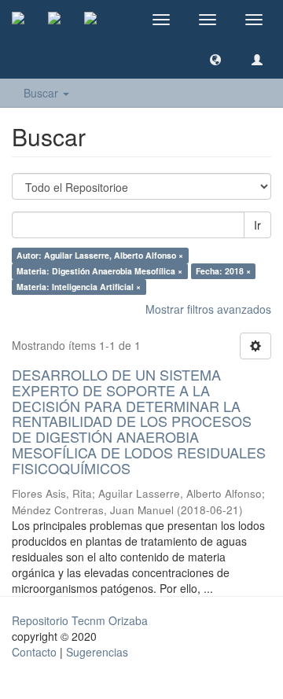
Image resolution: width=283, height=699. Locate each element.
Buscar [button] (42, 93)
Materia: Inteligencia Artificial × (79, 286)
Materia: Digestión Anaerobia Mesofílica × (99, 271)
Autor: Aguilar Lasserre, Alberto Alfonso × (100, 255)
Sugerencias (97, 652)
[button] (215, 59)
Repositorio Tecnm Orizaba (80, 620)
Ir (257, 225)
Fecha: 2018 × (223, 271)
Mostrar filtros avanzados (208, 309)
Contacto (34, 652)
